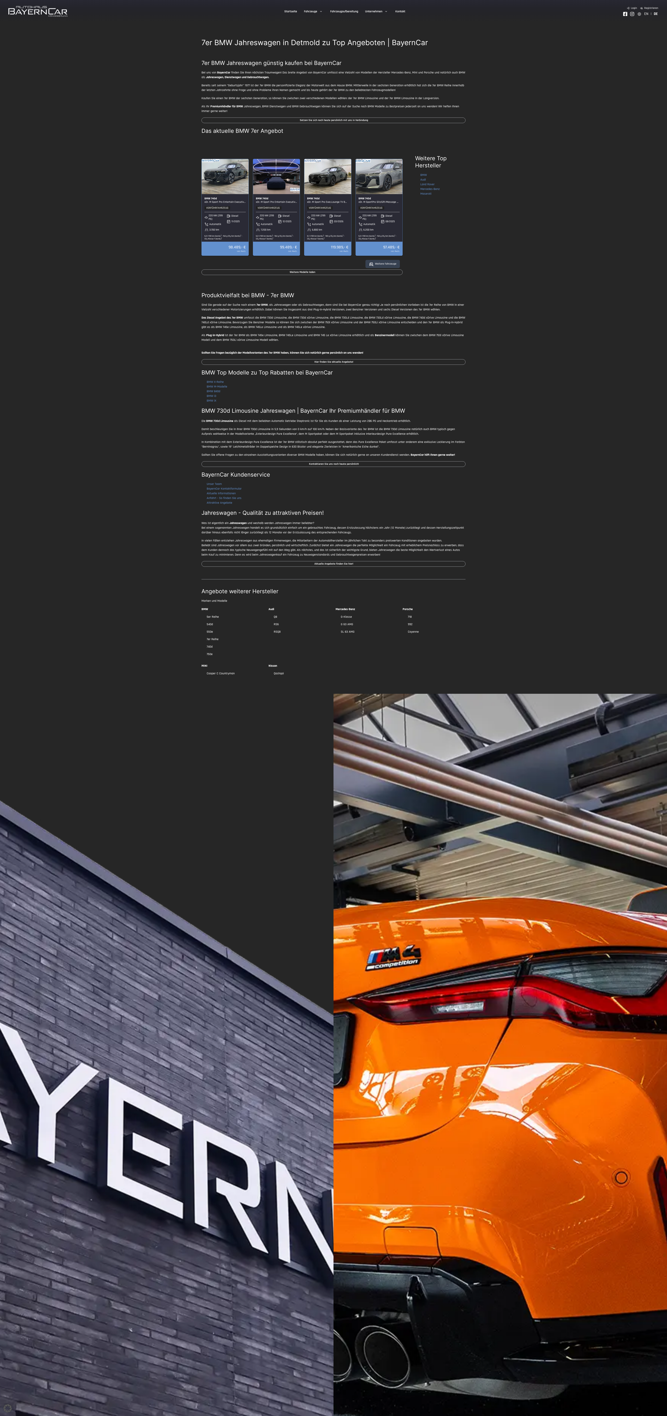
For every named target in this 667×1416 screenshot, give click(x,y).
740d (210, 647)
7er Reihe (213, 639)
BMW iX (211, 401)
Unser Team (214, 484)
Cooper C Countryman (221, 673)
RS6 (276, 624)
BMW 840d (213, 391)
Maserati (425, 194)
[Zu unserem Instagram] (632, 14)
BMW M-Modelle (217, 387)
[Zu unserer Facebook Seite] (625, 14)
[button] (7, 1408)
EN (646, 13)
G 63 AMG (347, 624)
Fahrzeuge (310, 11)
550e (210, 632)
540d (210, 624)
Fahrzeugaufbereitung (344, 11)
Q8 (275, 617)
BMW (423, 175)
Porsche (408, 609)
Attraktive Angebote (219, 503)
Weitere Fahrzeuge (385, 264)
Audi (423, 180)
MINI (204, 666)
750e (210, 654)
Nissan (273, 666)
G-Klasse (346, 617)
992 (410, 624)
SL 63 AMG (348, 632)
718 (410, 617)
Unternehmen (373, 11)
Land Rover (427, 184)
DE (656, 13)
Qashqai (279, 673)
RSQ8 (277, 632)
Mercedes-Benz (430, 189)
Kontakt (400, 11)
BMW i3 (211, 396)
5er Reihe (213, 617)
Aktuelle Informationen (221, 493)
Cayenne (413, 632)
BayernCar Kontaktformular (224, 489)
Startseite (290, 11)
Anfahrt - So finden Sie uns (224, 498)
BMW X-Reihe (215, 382)
